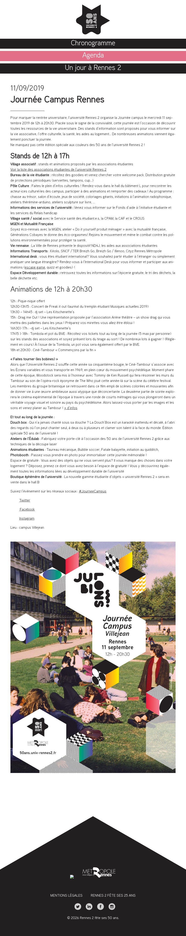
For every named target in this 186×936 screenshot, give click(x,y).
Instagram (26, 519)
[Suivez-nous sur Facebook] (99, 909)
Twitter (24, 500)
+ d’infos (70, 408)
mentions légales (66, 896)
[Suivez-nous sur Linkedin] (87, 909)
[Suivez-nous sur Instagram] (110, 909)
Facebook (27, 509)
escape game (35, 267)
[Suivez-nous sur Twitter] (76, 909)
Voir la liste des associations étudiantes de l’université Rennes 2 (58, 170)
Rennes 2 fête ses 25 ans (113, 896)
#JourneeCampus (92, 491)
